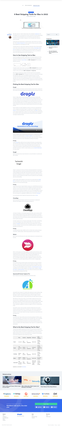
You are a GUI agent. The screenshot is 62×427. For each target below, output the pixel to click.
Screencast (38, 193)
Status (4, 419)
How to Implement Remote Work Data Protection (54, 43)
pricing (17, 142)
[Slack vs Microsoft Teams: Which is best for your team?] (12, 380)
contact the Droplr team (38, 147)
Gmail (30, 268)
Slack (36, 110)
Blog (47, 415)
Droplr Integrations (28, 5)
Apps (33, 415)
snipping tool (37, 33)
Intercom (14, 110)
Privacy (56, 424)
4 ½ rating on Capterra (28, 135)
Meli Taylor (9, 34)
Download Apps (34, 416)
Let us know (24, 366)
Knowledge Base (5, 417)
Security (59, 424)
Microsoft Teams (21, 269)
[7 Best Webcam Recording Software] (49, 380)
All (22, 5)
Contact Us (4, 416)
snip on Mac (24, 59)
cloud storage (36, 47)
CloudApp (18, 223)
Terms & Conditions (51, 424)
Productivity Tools (36, 5)
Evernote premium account (37, 266)
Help (3, 415)
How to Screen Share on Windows (53, 47)
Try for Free (46, 404)
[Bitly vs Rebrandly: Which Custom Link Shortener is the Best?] (31, 380)
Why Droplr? (48, 416)
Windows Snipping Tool (21, 43)
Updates (4, 420)
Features (33, 417)
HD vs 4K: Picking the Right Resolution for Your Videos (53, 52)
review (37, 195)
